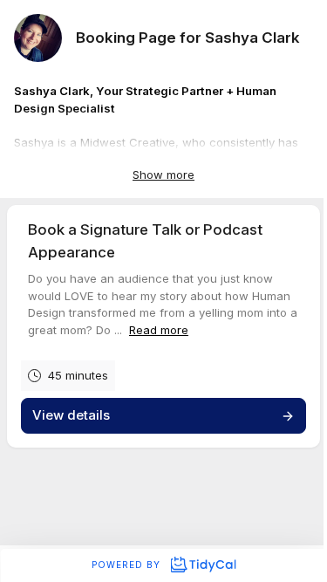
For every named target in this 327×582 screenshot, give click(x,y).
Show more (163, 174)
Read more (158, 330)
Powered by (128, 564)
